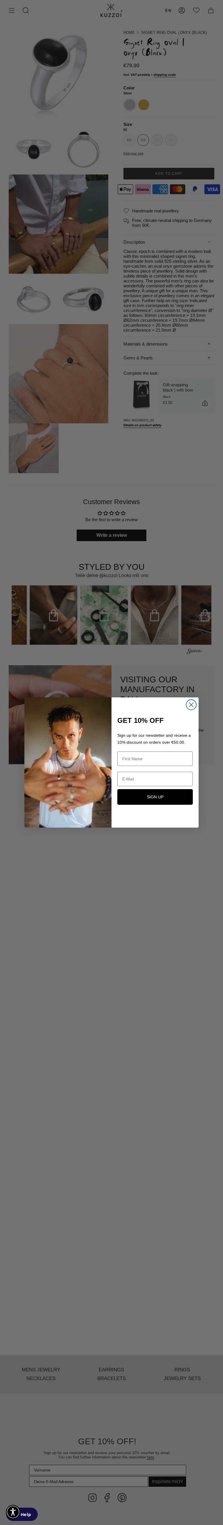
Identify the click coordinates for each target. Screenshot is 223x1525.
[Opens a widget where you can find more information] (22, 1515)
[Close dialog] (191, 705)
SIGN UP (155, 797)
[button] (13, 1512)
